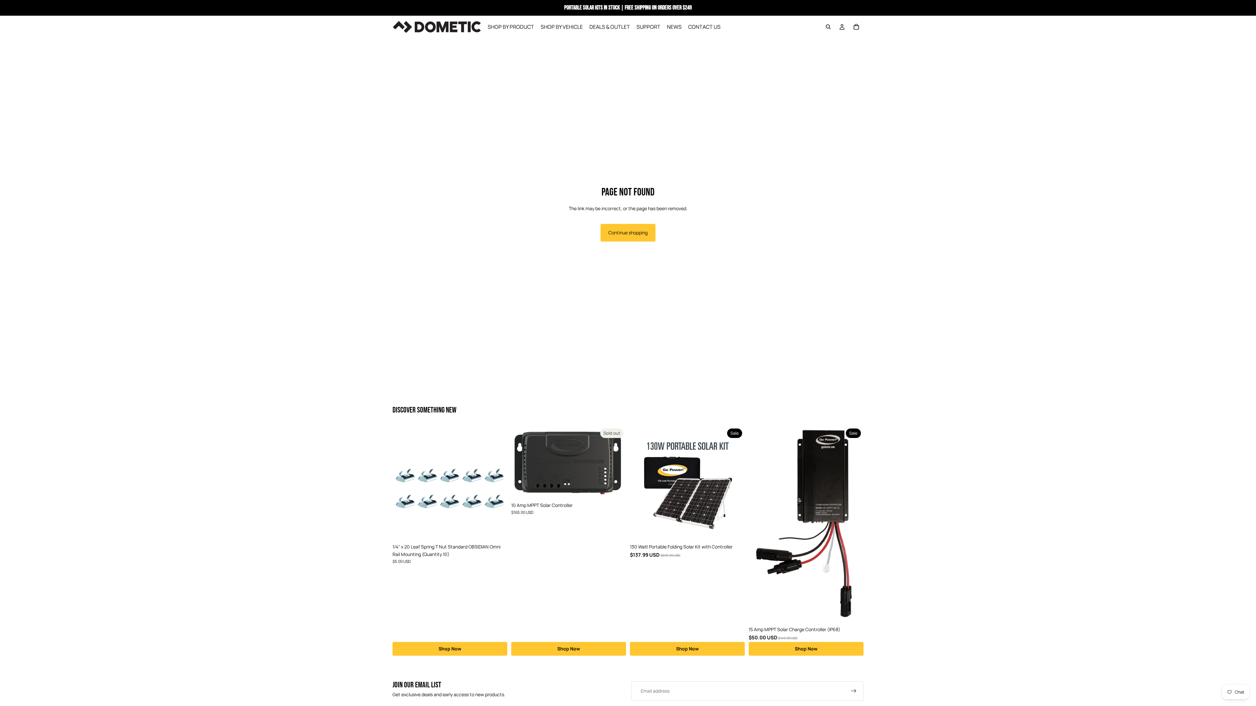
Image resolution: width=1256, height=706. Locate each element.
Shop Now (450, 649)
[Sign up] (854, 691)
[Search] (828, 27)
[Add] (497, 531)
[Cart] (856, 27)
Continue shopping (628, 232)
